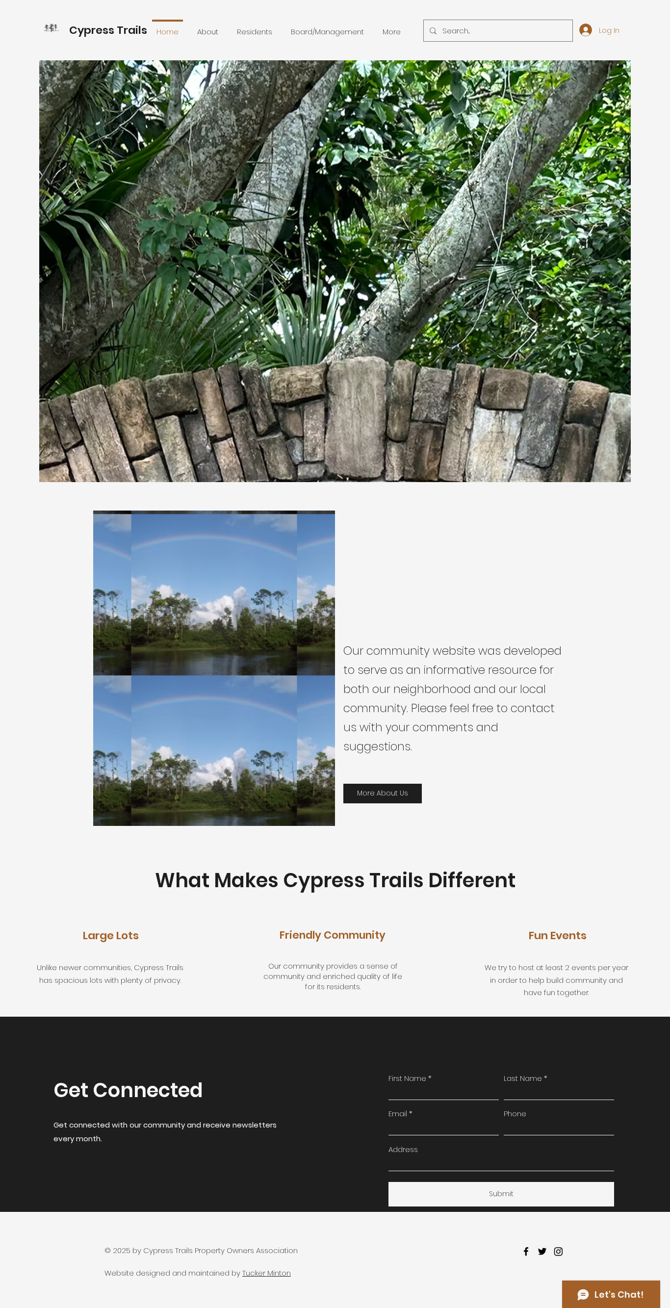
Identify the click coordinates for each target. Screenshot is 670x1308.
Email (397, 1113)
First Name (407, 1078)
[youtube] (558, 1251)
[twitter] (542, 1251)
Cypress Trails (108, 30)
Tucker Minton (266, 1273)
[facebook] (526, 1251)
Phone (515, 1113)
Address (403, 1149)
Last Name (523, 1078)
